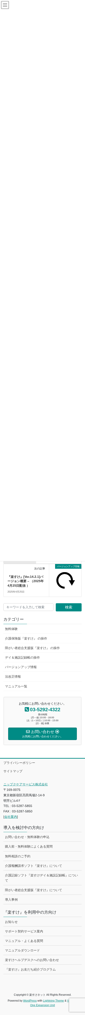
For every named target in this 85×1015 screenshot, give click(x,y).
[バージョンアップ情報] (65, 579)
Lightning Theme (53, 1000)
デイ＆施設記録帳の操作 (22, 657)
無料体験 (11, 629)
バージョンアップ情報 (21, 667)
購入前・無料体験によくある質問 (29, 846)
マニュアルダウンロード (22, 950)
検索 (68, 607)
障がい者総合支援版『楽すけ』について (33, 890)
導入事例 (11, 899)
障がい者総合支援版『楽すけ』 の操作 (32, 648)
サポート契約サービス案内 (24, 931)
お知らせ (11, 922)
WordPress (30, 1000)
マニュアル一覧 (16, 686)
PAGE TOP (78, 980)
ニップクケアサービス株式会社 (25, 784)
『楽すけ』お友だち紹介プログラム (30, 969)
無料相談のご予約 (17, 856)
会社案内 (10, 817)
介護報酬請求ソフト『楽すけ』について (33, 866)
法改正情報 (13, 676)
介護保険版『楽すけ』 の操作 (26, 638)
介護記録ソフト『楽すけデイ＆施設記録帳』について (41, 877)
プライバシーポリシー (19, 763)
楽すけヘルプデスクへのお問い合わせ (32, 960)
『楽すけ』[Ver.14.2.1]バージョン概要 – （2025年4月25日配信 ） (25, 581)
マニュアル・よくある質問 (24, 941)
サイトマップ (12, 771)
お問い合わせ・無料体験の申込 (27, 837)
